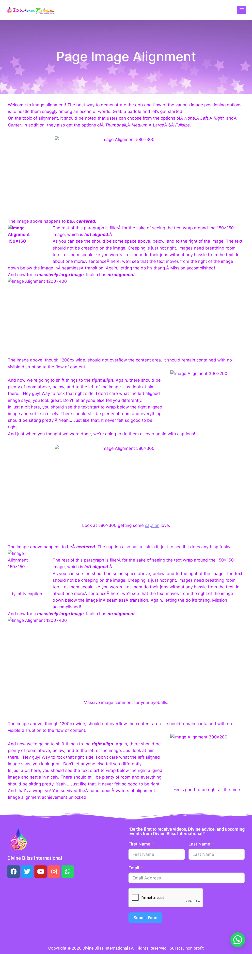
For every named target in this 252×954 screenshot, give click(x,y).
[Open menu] (241, 10)
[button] (237, 939)
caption (152, 525)
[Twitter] (27, 871)
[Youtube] (40, 871)
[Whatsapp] (68, 871)
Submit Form (145, 917)
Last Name (199, 844)
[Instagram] (54, 871)
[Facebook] (13, 871)
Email (133, 867)
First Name (139, 844)
